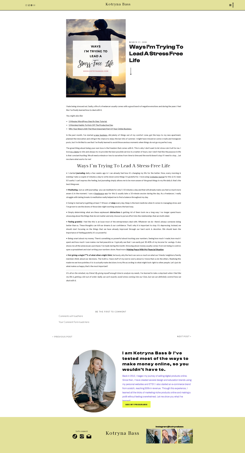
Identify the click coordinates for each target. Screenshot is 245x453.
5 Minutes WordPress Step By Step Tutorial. (88, 121)
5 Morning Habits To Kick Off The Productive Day (91, 125)
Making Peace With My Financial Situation (145, 249)
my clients (74, 151)
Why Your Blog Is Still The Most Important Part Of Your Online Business (100, 128)
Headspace (99, 193)
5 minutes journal (157, 176)
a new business (100, 135)
